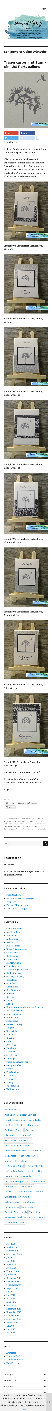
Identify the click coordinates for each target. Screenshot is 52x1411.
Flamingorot (11, 1135)
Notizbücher (12, 1031)
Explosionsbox (13, 973)
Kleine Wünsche (20, 826)
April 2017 (11, 1302)
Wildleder (39, 1217)
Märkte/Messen (14, 1010)
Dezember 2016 (13, 1309)
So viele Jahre (28, 1207)
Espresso (29, 1130)
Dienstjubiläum (13, 963)
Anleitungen (12, 939)
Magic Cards (12, 901)
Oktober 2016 (12, 1315)
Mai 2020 (10, 1244)
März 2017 (11, 1305)
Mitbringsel (12, 1021)
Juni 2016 (10, 1329)
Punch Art (11, 1048)
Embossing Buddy (14, 1130)
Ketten (9, 1004)
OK (24, 1409)
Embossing (33, 1125)
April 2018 (11, 1264)
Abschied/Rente (14, 932)
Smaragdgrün (12, 1207)
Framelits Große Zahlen (16, 1140)
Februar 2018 (12, 1271)
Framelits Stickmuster (15, 1151)
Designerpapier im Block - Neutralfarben (29, 824)
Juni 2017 (10, 1295)
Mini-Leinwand (14, 1014)
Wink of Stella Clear (14, 1222)
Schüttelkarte (13, 1055)
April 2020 (11, 1247)
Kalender (10, 997)
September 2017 (13, 1285)
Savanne (39, 1192)
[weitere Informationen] (38, 138)
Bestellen (8, 1387)
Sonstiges (11, 1058)
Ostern (9, 1041)
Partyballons (32, 826)
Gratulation (12, 987)
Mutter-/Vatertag (14, 1024)
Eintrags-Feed (13, 1356)
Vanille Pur (34, 1212)
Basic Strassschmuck (15, 1120)
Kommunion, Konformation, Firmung (24, 1007)
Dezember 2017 (13, 1278)
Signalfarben (29, 1202)
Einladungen (12, 966)
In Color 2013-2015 (14, 1166)
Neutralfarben (39, 1181)
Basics (9, 942)
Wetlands (18, 829)
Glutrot (8, 1161)
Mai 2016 (10, 1332)
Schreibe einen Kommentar (35, 829)
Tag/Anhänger (13, 1072)
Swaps (9, 1068)
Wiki (6, 1392)
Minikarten (12, 1017)
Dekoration (12, 959)
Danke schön (12, 956)
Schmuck (10, 1051)
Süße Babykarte (13, 895)
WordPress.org (13, 1363)
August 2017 (12, 1288)
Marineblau (26, 1176)
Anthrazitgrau (9, 821)
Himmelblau (21, 1161)
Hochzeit (10, 993)
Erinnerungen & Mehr (17, 969)
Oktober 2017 (12, 1281)
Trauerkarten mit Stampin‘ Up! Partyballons (25, 64)
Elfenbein (20, 1125)
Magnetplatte (12, 1176)
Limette (42, 1171)
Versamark (10, 1217)
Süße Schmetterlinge (16, 908)
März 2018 (11, 1268)
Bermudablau (34, 1120)
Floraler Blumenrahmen (18, 905)
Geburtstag (11, 980)
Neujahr (10, 1028)
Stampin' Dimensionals (16, 1212)
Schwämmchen (12, 1202)
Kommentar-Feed (14, 1359)
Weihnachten (12, 1089)
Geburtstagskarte (28, 1156)
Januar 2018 (12, 1274)
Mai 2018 (10, 1261)
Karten (22, 819)
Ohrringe (10, 1038)
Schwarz (24, 1197)
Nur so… (10, 1034)
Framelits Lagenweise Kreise (18, 1145)
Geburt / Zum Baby (15, 976)
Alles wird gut (38, 819)
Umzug (9, 1082)
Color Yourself (13, 952)
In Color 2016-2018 (14, 1171)
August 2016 (12, 1322)
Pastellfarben (26, 1186)
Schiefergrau (9, 829)
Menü (44, 9)
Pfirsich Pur (10, 1192)
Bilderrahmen (13, 946)
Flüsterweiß (8, 826)
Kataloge (8, 1375)
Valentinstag (12, 1086)
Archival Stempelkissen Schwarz (28, 821)
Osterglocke (11, 1186)
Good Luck (11, 983)
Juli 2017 (10, 1291)
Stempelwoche (13, 1065)
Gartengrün (35, 1151)
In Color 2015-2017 (34, 1166)
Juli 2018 (10, 1257)
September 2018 (14, 1254)
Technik (10, 1075)
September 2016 (14, 1319)
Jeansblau (30, 1171)
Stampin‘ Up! (10, 1381)
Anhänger (11, 935)
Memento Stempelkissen (17, 1181)
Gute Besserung (14, 990)
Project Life (12, 1045)
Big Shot (9, 1125)
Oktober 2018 (12, 1250)
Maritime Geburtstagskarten (20, 898)
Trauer (28, 819)
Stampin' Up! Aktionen (17, 1062)
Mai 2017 (10, 1298)
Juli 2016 (10, 1326)
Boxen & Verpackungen (17, 949)
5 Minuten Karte (14, 928)
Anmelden (11, 1353)
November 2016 (13, 1312)
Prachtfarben (25, 1192)
